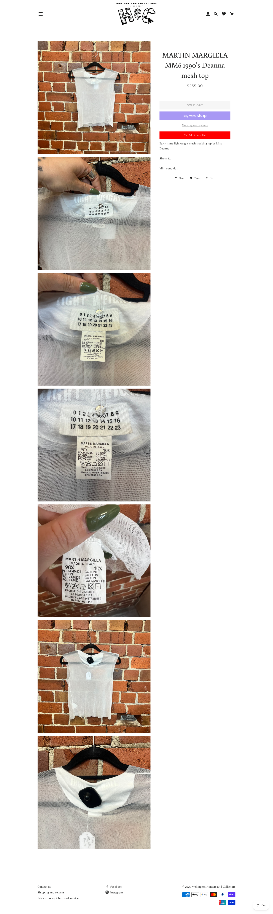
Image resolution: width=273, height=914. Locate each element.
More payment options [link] (195, 125)
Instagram (116, 892)
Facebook (116, 886)
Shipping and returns (51, 892)
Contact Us (44, 886)
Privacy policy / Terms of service (58, 898)
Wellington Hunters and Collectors (213, 886)
